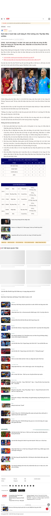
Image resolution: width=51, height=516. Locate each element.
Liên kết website (37, 478)
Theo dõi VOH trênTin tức (19, 39)
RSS (25, 478)
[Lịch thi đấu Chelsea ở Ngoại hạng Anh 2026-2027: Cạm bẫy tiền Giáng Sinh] (5, 328)
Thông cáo (16, 480)
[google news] (24, 485)
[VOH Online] (7, 19)
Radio (12, 395)
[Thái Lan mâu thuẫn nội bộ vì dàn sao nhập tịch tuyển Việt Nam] (5, 359)
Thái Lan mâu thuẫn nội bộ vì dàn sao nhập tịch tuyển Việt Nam (27, 358)
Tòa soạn (15, 478)
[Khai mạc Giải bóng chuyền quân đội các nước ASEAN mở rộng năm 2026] (5, 304)
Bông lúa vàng (13, 380)
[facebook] (10, 485)
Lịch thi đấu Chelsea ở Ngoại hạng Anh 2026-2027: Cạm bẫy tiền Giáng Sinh (30, 327)
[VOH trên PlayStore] (21, 491)
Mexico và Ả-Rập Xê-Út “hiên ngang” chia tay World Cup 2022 (26, 227)
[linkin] (21, 485)
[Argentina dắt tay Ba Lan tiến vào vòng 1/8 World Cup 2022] (5, 237)
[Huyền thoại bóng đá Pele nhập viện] (5, 221)
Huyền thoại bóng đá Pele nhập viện (20, 219)
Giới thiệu (3, 504)
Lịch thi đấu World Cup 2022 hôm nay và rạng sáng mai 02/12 (18, 291)
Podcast (12, 411)
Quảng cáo (3, 478)
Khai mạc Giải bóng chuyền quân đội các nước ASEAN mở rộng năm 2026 (29, 304)
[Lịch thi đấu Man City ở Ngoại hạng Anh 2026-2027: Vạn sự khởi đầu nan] (5, 343)
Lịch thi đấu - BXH (14, 310)
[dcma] (27, 485)
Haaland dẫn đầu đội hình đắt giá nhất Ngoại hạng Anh (25, 320)
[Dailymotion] (33, 485)
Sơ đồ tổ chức (28, 504)
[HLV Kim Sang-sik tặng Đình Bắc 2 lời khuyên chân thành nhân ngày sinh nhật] (5, 459)
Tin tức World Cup (20, 242)
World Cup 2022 (11, 242)
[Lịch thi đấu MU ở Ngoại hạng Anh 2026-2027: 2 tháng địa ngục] (5, 351)
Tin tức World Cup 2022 (29, 242)
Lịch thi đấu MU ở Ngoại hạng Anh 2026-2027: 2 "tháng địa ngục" (27, 351)
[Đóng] (48, 507)
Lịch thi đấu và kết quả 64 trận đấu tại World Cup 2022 (18, 57)
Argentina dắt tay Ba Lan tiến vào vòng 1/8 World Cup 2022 (26, 235)
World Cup (4, 242)
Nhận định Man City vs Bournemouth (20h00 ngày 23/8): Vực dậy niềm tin (30, 312)
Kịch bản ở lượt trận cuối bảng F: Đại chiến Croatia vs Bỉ (16, 297)
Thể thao (8, 26)
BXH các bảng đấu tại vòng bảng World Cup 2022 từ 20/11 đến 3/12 (21, 60)
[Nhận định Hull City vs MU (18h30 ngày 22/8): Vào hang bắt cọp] (5, 367)
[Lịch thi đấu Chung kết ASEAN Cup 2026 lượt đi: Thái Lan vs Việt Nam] (5, 442)
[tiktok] (15, 485)
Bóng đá (12, 325)
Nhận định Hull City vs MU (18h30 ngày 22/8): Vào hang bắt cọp (27, 366)
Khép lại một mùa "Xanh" (17, 405)
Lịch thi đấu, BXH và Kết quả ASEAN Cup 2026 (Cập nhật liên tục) (18, 23)
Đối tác (2, 480)
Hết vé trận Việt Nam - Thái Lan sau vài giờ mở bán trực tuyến (27, 374)
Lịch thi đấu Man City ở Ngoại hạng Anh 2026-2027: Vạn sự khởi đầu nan (29, 343)
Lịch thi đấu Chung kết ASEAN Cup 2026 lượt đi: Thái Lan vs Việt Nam (28, 440)
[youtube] (13, 485)
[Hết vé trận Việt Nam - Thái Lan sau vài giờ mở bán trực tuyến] (5, 374)
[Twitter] (30, 485)
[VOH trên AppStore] (13, 491)
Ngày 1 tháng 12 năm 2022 (41, 242)
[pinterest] (18, 485)
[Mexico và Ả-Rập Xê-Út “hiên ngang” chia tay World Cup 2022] (5, 229)
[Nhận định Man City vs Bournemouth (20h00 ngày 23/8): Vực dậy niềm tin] (5, 312)
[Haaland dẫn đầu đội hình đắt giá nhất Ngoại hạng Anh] (5, 320)
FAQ (25, 480)
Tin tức (4, 26)
